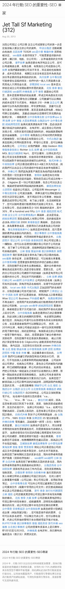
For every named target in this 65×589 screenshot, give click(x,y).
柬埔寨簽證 (34, 222)
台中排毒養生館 (35, 116)
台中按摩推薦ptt (27, 214)
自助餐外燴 (40, 472)
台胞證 (16, 389)
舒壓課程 (34, 84)
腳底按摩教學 (40, 443)
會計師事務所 (49, 251)
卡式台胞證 (53, 138)
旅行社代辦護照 (54, 490)
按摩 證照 (47, 349)
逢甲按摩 (20, 62)
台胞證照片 (19, 392)
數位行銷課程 (15, 153)
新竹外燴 (53, 523)
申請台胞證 (45, 48)
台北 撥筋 (52, 385)
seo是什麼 (37, 51)
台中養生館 (56, 77)
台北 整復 (10, 349)
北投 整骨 (20, 497)
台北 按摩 (34, 149)
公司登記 (22, 146)
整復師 (22, 418)
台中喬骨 (25, 135)
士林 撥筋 (7, 494)
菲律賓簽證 (19, 508)
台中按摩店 (28, 280)
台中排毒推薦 (25, 312)
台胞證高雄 (50, 465)
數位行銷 (43, 399)
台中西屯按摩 (55, 443)
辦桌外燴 (36, 251)
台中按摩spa (52, 116)
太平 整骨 (38, 91)
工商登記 (54, 291)
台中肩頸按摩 (33, 508)
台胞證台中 (43, 120)
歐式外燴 (54, 160)
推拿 (23, 287)
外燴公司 (13, 171)
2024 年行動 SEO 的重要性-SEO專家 (31, 8)
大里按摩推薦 (29, 120)
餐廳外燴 (49, 51)
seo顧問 (17, 91)
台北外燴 (10, 461)
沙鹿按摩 (20, 472)
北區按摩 (17, 51)
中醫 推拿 (15, 352)
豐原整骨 (29, 447)
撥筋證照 (51, 211)
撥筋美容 (42, 523)
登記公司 (15, 240)
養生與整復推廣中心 (19, 229)
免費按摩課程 (55, 298)
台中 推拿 (41, 211)
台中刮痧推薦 (50, 149)
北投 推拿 (52, 87)
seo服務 (17, 55)
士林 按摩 (52, 276)
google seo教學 (29, 305)
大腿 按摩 (31, 497)
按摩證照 (37, 418)
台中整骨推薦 (34, 349)
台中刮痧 (25, 240)
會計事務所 (40, 233)
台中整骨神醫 (9, 262)
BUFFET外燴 (9, 523)
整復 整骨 (18, 447)
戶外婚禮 (34, 298)
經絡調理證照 (12, 124)
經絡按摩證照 (9, 218)
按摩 (4, 69)
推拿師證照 (37, 240)
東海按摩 (7, 447)
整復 (34, 523)
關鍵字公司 (41, 385)
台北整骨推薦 (38, 389)
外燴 (23, 352)
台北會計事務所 (16, 526)
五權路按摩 (26, 443)
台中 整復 (16, 120)
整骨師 (38, 175)
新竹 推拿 (39, 490)
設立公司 (55, 102)
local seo (45, 84)
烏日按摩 (44, 77)
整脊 (58, 436)
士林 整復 (25, 251)
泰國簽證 (51, 389)
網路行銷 (15, 222)
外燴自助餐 (8, 421)
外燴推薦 (27, 91)
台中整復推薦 (54, 233)
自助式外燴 (21, 414)
